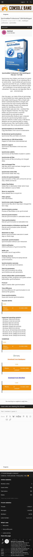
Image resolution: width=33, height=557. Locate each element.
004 (20, 21)
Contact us (3, 475)
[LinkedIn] (16, 416)
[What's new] (27, 2)
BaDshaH (4, 21)
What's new (4, 522)
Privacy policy (19, 475)
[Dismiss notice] (29, 540)
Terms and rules (11, 475)
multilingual (25, 21)
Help (25, 475)
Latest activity (7, 533)
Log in (10, 308)
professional (5, 23)
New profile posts (7, 529)
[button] (2, 2)
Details (3, 553)
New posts (5, 525)
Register (16, 308)
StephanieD (29, 518)
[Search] (31, 2)
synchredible (12, 23)
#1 (30, 27)
